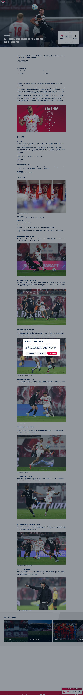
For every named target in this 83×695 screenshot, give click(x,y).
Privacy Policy (42, 348)
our (39, 348)
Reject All (41, 353)
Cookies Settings (31, 353)
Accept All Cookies (52, 353)
